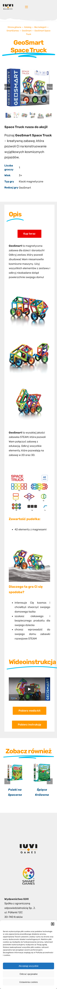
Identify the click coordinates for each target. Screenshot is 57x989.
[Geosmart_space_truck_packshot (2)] (29, 289)
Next (49, 87)
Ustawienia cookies (28, 982)
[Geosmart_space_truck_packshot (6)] (29, 384)
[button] (52, 923)
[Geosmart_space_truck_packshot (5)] (29, 337)
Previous (7, 87)
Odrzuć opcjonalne (29, 974)
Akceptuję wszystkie (28, 966)
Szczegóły (15, 773)
